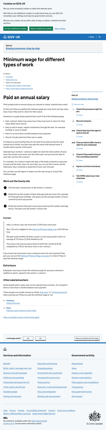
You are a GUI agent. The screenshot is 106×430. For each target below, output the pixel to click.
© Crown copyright (95, 423)
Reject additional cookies (41, 28)
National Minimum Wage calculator (35, 256)
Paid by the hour (11, 80)
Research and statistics (82, 377)
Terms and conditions (66, 410)
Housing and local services (48, 377)
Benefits (6, 363)
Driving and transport (12, 396)
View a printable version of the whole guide (21, 317)
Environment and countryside (49, 373)
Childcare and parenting (13, 377)
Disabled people (10, 391)
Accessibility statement (36, 410)
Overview (9, 77)
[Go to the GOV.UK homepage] (11, 37)
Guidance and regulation (82, 373)
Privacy (12, 410)
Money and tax (43, 382)
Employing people (45, 368)
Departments (77, 363)
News (74, 368)
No (42, 338)
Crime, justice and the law (14, 387)
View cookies (60, 29)
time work (44, 292)
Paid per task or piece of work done (18, 86)
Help (5, 410)
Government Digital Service (43, 413)
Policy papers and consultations (85, 382)
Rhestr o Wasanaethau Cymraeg (16, 413)
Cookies (21, 410)
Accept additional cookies (15, 28)
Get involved (77, 396)
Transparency (77, 387)
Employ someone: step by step (23, 48)
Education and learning (47, 363)
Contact (51, 410)
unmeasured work (59, 292)
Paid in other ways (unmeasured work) (19, 89)
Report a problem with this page (87, 338)
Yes (30, 338)
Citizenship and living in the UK (16, 382)
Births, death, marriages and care (17, 368)
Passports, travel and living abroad (52, 387)
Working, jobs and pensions (48, 396)
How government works (82, 391)
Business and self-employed (15, 373)
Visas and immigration (46, 391)
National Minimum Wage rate (44, 229)
